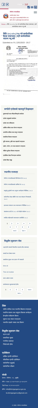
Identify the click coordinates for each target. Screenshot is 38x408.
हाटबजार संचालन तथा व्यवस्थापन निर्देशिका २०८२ (17, 205)
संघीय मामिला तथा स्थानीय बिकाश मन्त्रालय (17, 309)
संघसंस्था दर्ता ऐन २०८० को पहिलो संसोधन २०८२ (17, 211)
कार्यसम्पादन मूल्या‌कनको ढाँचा (10, 284)
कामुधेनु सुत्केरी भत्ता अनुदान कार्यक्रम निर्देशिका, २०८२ (18, 190)
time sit (5, 266)
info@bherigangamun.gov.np (16, 389)
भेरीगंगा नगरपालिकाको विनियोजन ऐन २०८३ (15, 178)
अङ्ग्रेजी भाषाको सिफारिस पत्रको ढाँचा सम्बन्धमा (16, 247)
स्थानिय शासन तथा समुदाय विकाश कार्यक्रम (17, 313)
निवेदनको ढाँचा (8, 344)
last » (24, 230)
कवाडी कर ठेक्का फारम (9, 253)
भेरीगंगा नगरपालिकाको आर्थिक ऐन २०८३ (14, 184)
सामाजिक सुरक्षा (8, 338)
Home (3, 24)
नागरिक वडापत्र (8, 341)
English (20, 4)
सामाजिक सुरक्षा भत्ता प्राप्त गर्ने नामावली (13, 259)
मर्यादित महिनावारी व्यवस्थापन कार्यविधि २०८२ (16, 218)
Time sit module (8, 272)
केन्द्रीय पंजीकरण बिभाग (10, 316)
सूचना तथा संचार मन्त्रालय (11, 319)
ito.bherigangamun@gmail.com (16, 393)
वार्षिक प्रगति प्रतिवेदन (10, 356)
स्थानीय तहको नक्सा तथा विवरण (13, 322)
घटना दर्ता (6, 334)
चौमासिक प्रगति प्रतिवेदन (11, 360)
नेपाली (26, 4)
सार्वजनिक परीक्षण (8, 366)
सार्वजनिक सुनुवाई (8, 363)
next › (15, 230)
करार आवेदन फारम (8, 278)
